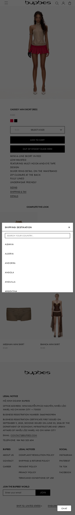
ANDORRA (10, 263)
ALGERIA (9, 253)
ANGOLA (9, 272)
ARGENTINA (11, 291)
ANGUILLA (10, 281)
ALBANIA (9, 244)
